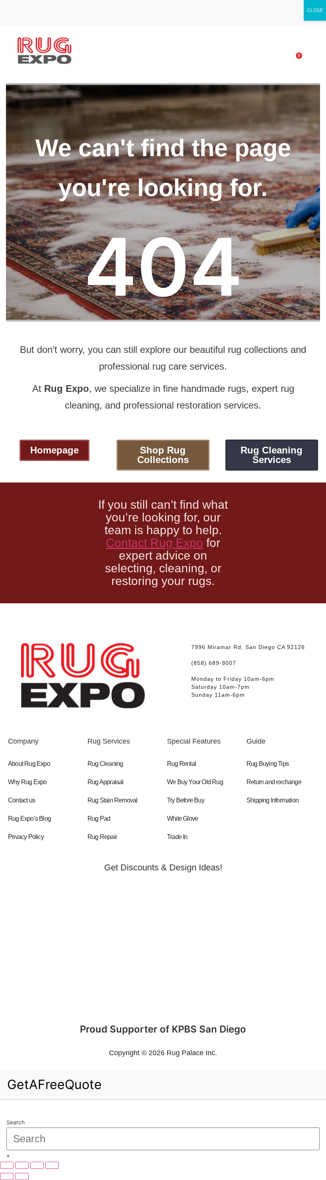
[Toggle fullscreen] (22, 1165)
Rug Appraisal (105, 782)
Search (15, 1122)
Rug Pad (98, 818)
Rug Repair (102, 836)
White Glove (182, 818)
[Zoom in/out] (7, 1165)
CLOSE (315, 10)
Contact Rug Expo (154, 542)
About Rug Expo (29, 763)
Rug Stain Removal (112, 800)
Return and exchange (273, 782)
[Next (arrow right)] (22, 1176)
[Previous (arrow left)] (7, 1176)
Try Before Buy (185, 800)
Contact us (21, 800)
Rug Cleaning (105, 763)
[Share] (37, 1165)
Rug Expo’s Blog (29, 818)
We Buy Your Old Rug (195, 782)
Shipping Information (272, 800)
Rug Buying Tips (267, 763)
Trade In (177, 836)
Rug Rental (181, 763)
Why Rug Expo (27, 782)
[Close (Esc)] (52, 1165)
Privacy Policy (26, 836)
